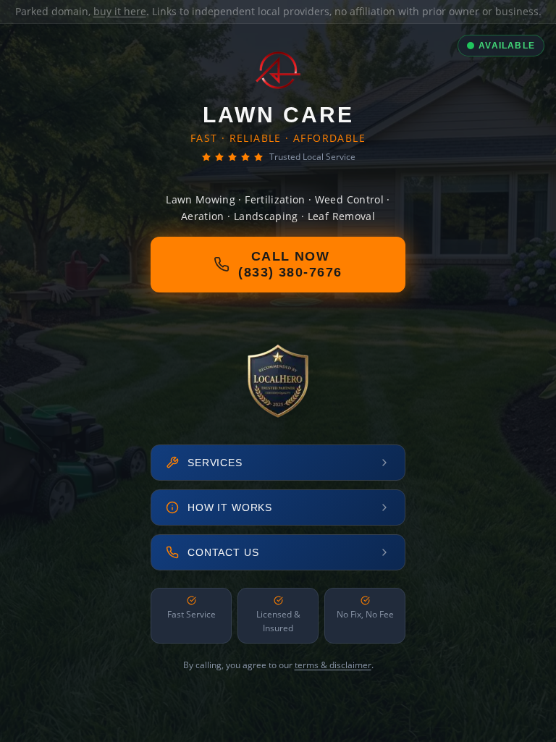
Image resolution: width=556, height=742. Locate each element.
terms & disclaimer (333, 665)
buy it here (119, 11)
